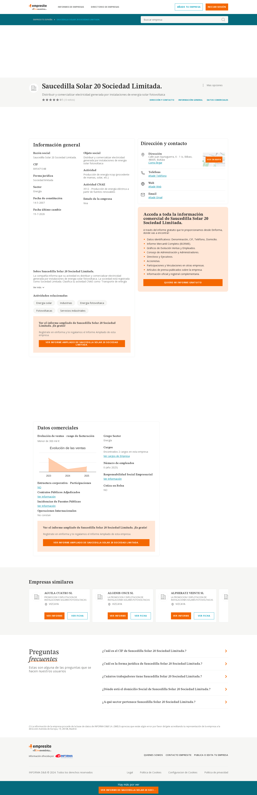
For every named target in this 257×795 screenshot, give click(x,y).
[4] (54, 99)
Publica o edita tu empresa (211, 755)
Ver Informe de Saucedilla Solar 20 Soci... (128, 790)
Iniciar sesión (217, 6)
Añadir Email (155, 197)
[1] (44, 99)
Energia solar (44, 303)
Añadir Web (154, 186)
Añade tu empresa (189, 6)
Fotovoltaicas (44, 310)
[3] (51, 99)
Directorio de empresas (105, 7)
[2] (47, 99)
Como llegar (155, 162)
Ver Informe (55, 615)
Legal (130, 772)
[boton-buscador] (223, 19)
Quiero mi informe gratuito (183, 282)
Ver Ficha (77, 615)
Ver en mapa (214, 159)
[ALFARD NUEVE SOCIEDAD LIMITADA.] (226, 597)
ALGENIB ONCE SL (120, 593)
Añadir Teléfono (157, 175)
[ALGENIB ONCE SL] (100, 597)
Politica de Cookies (150, 772)
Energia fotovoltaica (92, 303)
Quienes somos (153, 755)
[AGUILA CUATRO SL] (37, 597)
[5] (58, 99)
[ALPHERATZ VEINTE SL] (163, 597)
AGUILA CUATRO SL (58, 593)
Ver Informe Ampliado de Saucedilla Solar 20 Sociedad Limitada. (82, 343)
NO (39, 487)
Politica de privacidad (216, 772)
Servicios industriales (72, 310)
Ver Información (46, 496)
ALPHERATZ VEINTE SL (187, 593)
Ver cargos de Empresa (116, 456)
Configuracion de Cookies (182, 772)
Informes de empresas (71, 7)
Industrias (66, 303)
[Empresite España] (39, 7)
